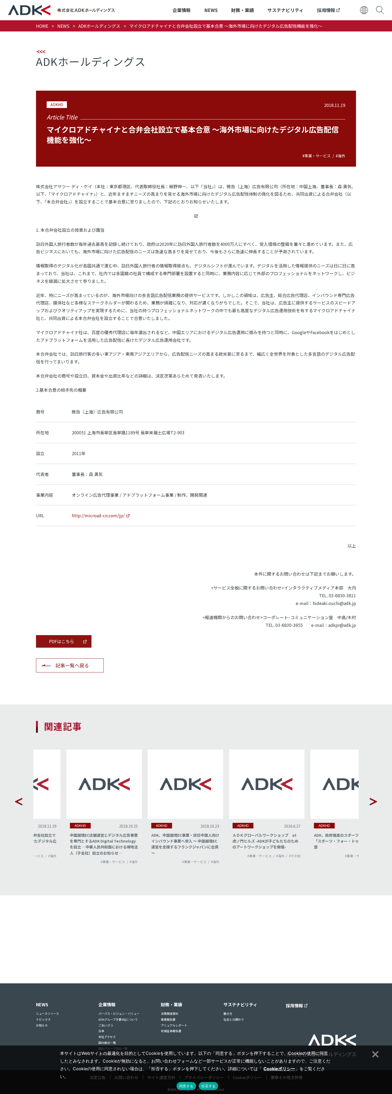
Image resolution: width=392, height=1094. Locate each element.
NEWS (211, 10)
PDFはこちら (61, 641)
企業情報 (182, 10)
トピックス (43, 1019)
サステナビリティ (285, 10)
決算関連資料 (169, 1013)
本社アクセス (107, 1037)
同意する (186, 1086)
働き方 (227, 1013)
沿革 (101, 1031)
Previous (19, 802)
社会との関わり (233, 1019)
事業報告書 (168, 1019)
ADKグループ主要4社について (118, 1019)
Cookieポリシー (279, 1068)
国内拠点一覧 (107, 1042)
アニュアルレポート (174, 1025)
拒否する (208, 1086)
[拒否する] (375, 1053)
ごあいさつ (105, 1025)
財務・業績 (242, 10)
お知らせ (42, 1025)
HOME (42, 26)
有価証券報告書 (171, 1031)
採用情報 (326, 10)
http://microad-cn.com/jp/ (98, 515)
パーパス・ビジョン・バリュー (118, 1013)
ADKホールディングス (99, 26)
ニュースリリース (47, 1013)
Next (373, 802)
